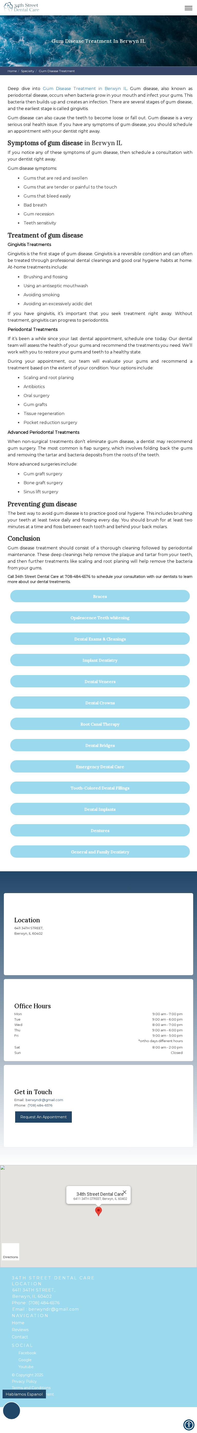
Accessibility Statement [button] (33, 1394)
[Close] (125, 1192)
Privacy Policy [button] (24, 1381)
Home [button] (12, 71)
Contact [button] (20, 1337)
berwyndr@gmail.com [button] (44, 1100)
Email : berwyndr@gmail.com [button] (45, 1309)
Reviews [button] (20, 1329)
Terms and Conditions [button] (31, 1388)
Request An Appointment (43, 1117)
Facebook (27, 1353)
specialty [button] (27, 71)
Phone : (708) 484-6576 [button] (36, 1302)
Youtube (26, 1367)
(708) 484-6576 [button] (40, 1105)
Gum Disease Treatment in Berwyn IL (85, 88)
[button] (22, 7)
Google (25, 1360)
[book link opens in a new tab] (171, 7)
